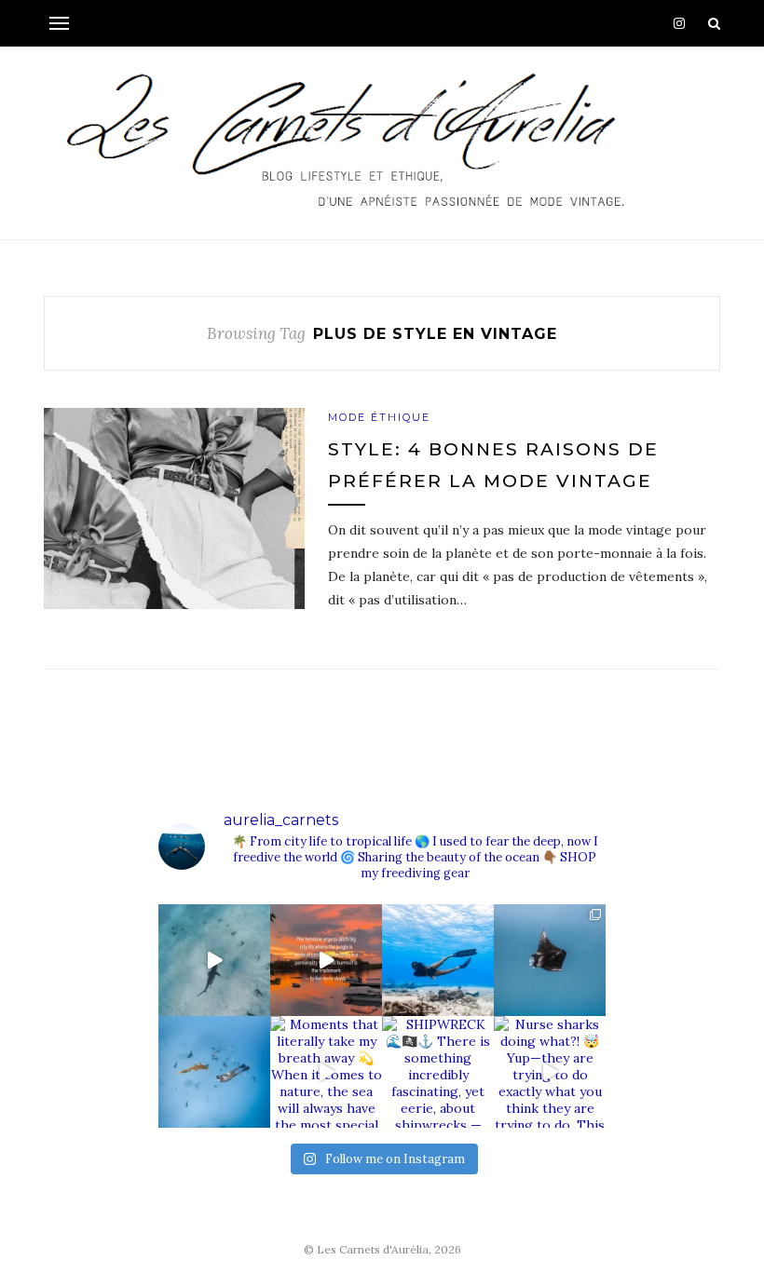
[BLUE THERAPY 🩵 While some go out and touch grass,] (438, 960)
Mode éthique (379, 417)
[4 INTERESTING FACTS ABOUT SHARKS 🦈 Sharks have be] (214, 960)
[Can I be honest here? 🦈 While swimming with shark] (214, 1072)
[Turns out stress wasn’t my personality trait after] (326, 960)
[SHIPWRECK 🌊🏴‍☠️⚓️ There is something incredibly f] (438, 1072)
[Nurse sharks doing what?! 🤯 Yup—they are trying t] (550, 1072)
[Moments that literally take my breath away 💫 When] (326, 1072)
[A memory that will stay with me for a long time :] (550, 960)
